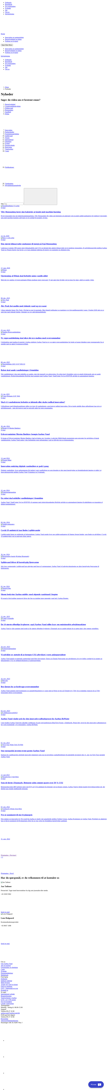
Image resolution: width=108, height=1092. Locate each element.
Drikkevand (9, 108)
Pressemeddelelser (7, 973)
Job (6, 10)
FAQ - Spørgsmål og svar (9, 988)
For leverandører (6, 1002)
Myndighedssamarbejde (13, 185)
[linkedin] (21, 1040)
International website (8, 994)
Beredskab (8, 4)
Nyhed (7, 143)
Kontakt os (4, 990)
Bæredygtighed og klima (13, 39)
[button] (7, 45)
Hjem (7, 87)
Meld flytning (5, 983)
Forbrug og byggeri (11, 41)
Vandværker (9, 149)
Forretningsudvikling (12, 134)
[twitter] (21, 1073)
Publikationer (9, 167)
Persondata (4, 1019)
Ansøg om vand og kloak (9, 984)
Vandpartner (9, 183)
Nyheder (8, 8)
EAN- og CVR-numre (8, 1000)
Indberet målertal (6, 981)
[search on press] (40, 196)
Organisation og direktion (9, 967)
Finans (7, 138)
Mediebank (4, 975)
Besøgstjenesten (6, 996)
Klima (7, 114)
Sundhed (8, 112)
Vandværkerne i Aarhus (9, 998)
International (9, 140)
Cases (7, 151)
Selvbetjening (9, 14)
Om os (7, 12)
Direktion (8, 141)
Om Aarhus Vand (6, 964)
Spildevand (9, 136)
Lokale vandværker (7, 1003)
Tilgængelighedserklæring (9, 1021)
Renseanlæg (9, 110)
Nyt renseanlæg (10, 6)
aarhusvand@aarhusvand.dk (10, 1013)
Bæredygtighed (10, 104)
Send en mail (5, 912)
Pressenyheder (10, 145)
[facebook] (21, 1057)
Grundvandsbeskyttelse (13, 106)
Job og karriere (6, 965)
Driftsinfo (8, 2)
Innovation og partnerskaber (14, 37)
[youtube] (21, 1089)
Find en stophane (6, 986)
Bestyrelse (8, 147)
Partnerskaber (9, 132)
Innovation (9, 130)
